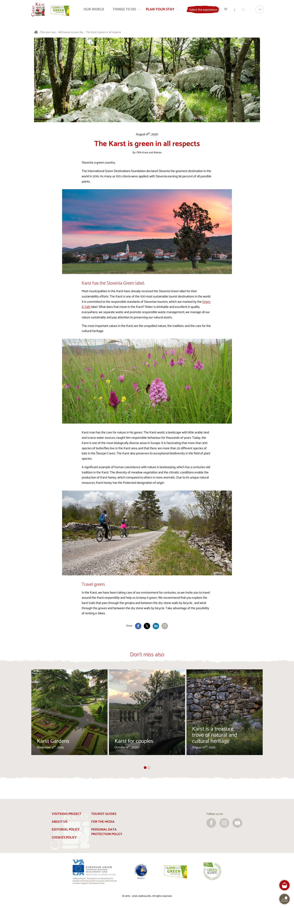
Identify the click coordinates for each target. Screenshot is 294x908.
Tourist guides (103, 814)
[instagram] (224, 823)
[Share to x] (147, 626)
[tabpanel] (69, 717)
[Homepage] (38, 9)
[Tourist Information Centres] (234, 9)
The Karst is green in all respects (103, 32)
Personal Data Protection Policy (106, 832)
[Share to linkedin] (156, 626)
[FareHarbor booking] (285, 885)
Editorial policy (66, 829)
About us (59, 821)
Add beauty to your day (70, 32)
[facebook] (211, 823)
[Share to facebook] (138, 626)
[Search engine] (243, 9)
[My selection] (225, 9)
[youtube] (237, 823)
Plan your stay (48, 32)
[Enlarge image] (147, 231)
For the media (103, 821)
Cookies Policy (64, 837)
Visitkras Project (66, 814)
